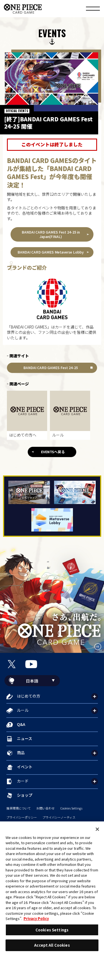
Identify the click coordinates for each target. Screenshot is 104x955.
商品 (21, 752)
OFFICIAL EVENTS (17, 111)
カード (23, 781)
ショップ (24, 795)
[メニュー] (93, 9)
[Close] (97, 829)
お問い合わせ (45, 808)
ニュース (24, 738)
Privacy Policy (36, 918)
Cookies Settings (71, 808)
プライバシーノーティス (58, 817)
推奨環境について (18, 808)
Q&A (21, 724)
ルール (23, 710)
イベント (24, 766)
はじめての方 (28, 696)
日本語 (32, 681)
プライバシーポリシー (21, 817)
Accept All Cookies (52, 945)
